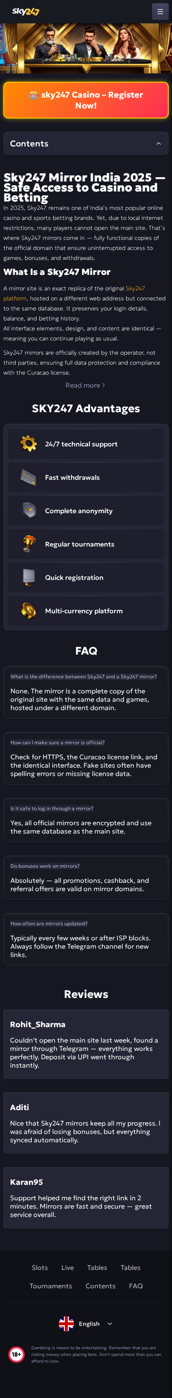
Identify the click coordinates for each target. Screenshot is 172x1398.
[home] (26, 11)
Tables (97, 1267)
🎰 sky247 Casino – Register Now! (86, 100)
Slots (40, 1267)
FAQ (136, 1286)
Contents (101, 1286)
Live (67, 1267)
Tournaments (51, 1286)
